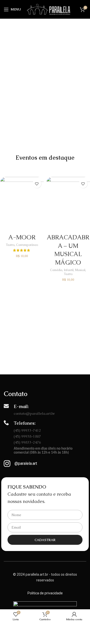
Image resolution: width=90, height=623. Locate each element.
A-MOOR (22, 237)
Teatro (10, 245)
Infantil (69, 270)
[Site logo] (48, 9)
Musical (80, 270)
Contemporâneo (27, 245)
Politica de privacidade (45, 593)
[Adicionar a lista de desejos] (36, 183)
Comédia (56, 270)
